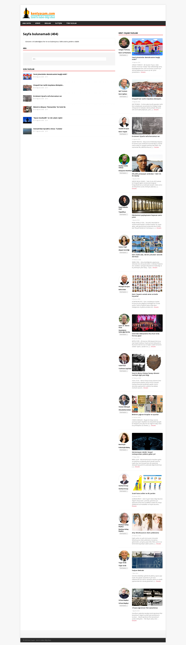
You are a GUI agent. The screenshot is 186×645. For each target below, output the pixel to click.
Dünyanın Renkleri (125, 171)
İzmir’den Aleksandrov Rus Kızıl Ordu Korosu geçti (145, 335)
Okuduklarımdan (125, 410)
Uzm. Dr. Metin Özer (124, 326)
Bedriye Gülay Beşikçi (124, 526)
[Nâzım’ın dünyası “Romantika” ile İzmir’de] (27, 111)
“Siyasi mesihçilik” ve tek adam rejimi (47, 118)
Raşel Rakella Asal (123, 208)
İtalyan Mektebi (138, 570)
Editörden (122, 289)
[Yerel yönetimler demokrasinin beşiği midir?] (27, 78)
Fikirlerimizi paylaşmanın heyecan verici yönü (147, 216)
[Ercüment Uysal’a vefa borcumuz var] (27, 100)
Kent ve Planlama (125, 53)
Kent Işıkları (123, 94)
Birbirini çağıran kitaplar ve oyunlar (145, 414)
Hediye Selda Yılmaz (123, 167)
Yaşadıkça (122, 212)
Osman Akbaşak (124, 407)
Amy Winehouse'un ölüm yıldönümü (145, 533)
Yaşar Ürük (122, 563)
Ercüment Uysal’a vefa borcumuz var (47, 96)
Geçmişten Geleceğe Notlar (124, 331)
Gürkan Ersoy (123, 486)
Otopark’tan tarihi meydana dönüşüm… (48, 85)
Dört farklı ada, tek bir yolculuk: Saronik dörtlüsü (147, 256)
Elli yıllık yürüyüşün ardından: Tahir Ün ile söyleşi (146, 175)
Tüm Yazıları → (123, 55)
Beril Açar (122, 444)
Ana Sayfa (26, 23)
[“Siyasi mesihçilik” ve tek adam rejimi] (27, 122)
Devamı (143, 72)
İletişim (58, 23)
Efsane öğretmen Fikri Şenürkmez (145, 608)
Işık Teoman (123, 91)
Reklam (48, 23)
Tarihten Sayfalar (125, 368)
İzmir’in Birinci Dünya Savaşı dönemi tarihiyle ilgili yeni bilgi (145, 374)
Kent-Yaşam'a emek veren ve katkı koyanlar (145, 295)
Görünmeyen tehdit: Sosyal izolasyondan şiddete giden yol (143, 453)
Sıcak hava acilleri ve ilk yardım (143, 493)
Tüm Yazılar (71, 23)
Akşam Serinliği (124, 250)
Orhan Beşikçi (124, 600)
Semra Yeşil (123, 247)
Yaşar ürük (122, 566)
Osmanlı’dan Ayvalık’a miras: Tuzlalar (47, 129)
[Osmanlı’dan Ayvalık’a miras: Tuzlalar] (27, 133)
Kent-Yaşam (123, 132)
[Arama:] (69, 59)
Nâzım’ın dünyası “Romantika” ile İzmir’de (49, 107)
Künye (37, 23)
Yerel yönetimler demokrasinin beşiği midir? (50, 74)
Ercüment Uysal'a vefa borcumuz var (146, 136)
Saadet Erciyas (124, 129)
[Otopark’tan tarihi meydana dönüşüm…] (27, 89)
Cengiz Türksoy (124, 50)
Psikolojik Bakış (124, 447)
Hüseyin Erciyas (124, 286)
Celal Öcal (122, 365)
